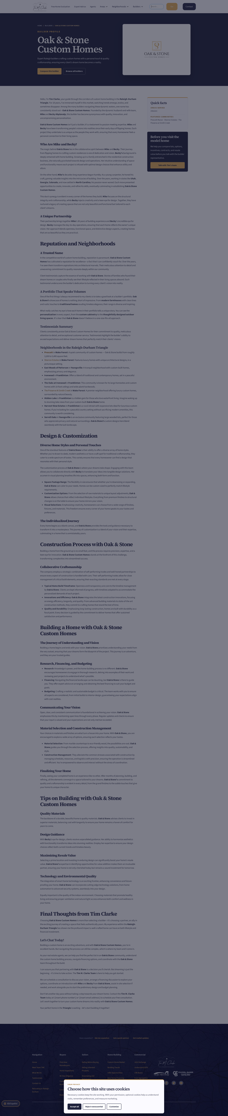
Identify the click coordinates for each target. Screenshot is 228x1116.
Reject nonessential (94, 1106)
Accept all (74, 1106)
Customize (114, 1106)
